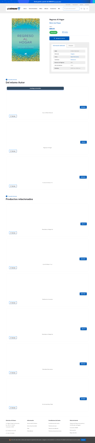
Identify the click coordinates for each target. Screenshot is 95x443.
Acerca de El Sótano (32, 423)
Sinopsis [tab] (71, 45)
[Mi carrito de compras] (84, 8)
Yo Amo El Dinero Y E (47, 182)
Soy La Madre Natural (47, 112)
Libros (24, 8)
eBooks (46, 8)
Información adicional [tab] (59, 45)
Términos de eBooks (53, 428)
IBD (59, 8)
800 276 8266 (10, 433)
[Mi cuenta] (87, 8)
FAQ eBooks (30, 431)
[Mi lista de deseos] (81, 8)
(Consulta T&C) (57, 1)
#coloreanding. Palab (47, 404)
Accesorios (53, 8)
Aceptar (83, 439)
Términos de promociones (54, 431)
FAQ (28, 428)
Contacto (87, 4)
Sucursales (68, 4)
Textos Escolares (33, 8)
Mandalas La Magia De (47, 229)
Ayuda (81, 4)
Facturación (75, 4)
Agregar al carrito (60, 38)
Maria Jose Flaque (55, 23)
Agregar (13, 116)
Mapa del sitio (73, 433)
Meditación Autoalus (47, 299)
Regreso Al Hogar (47, 147)
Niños (40, 8)
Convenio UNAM (74, 427)
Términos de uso (52, 426)
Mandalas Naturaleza (47, 369)
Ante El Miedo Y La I (47, 264)
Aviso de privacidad (32, 426)
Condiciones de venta (53, 423)
